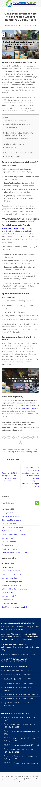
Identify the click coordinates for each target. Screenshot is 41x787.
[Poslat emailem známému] (22, 437)
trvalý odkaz (32, 452)
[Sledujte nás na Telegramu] (25, 660)
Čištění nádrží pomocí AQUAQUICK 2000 (21, 763)
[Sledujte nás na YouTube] (22, 660)
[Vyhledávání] (38, 4)
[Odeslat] (37, 503)
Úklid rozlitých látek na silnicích (15, 535)
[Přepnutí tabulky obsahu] (34, 117)
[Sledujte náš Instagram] (7, 660)
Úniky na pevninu (9, 524)
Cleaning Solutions (31, 449)
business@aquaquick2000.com (22, 654)
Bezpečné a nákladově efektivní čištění (19, 153)
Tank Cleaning (9, 452)
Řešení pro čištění (15, 11)
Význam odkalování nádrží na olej (17, 121)
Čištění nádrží (27, 11)
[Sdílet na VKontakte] (30, 437)
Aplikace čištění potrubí (12, 531)
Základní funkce (11, 127)
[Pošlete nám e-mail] (10, 660)
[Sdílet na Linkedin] (33, 437)
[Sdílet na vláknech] (18, 437)
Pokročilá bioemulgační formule (17, 138)
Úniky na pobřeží (9, 542)
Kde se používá (11, 147)
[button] (3, 3)
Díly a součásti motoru (11, 520)
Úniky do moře (8, 538)
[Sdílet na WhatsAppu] (3, 437)
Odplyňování (7, 513)
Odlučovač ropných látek (12, 527)
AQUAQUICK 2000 (30, 408)
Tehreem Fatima (20, 27)
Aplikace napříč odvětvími (14, 144)
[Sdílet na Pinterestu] (26, 437)
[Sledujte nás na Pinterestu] (14, 660)
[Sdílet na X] (11, 437)
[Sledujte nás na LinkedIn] (18, 660)
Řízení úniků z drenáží (11, 516)
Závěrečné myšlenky (12, 156)
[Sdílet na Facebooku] (7, 437)
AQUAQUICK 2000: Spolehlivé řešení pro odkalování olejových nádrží (19, 134)
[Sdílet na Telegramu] (20, 442)
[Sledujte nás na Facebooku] (3, 660)
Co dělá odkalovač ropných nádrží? (17, 124)
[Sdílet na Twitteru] (15, 437)
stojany (13, 229)
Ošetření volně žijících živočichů (15, 553)
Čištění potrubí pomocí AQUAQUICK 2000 (21, 745)
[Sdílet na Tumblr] (37, 437)
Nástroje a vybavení (10, 549)
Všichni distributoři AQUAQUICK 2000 (18, 670)
